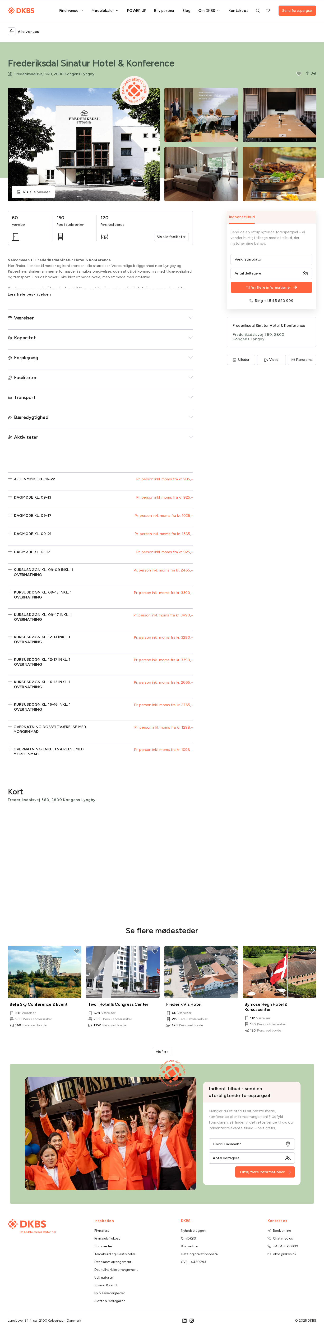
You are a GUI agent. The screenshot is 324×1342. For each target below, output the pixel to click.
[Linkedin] (184, 1320)
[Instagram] (191, 1320)
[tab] (271, 217)
